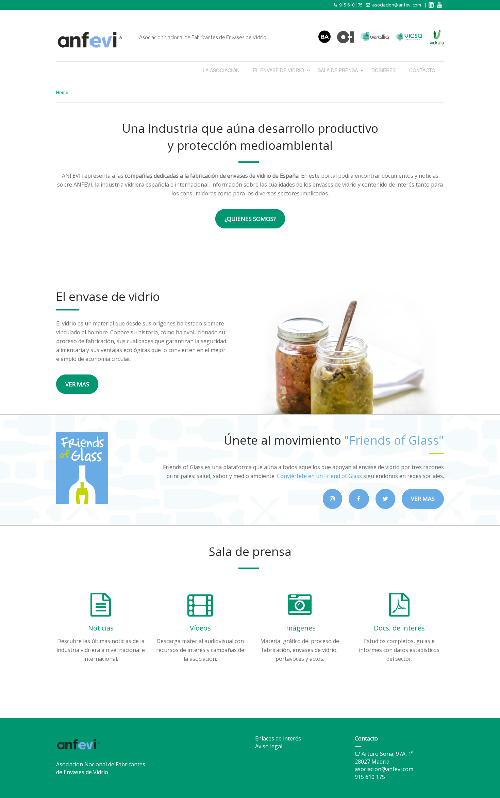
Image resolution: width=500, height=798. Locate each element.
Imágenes (300, 628)
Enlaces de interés (278, 738)
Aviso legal (268, 746)
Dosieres (383, 70)
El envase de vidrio (278, 70)
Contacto (422, 70)
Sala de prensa (338, 70)
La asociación (221, 70)
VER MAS (77, 384)
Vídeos (200, 628)
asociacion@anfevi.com (396, 5)
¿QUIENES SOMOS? (250, 219)
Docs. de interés (399, 628)
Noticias (101, 628)
